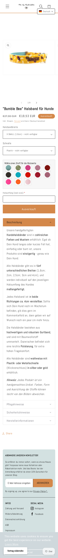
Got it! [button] (29, 552)
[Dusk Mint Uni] (8, 168)
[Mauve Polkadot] (38, 168)
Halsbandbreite (10, 127)
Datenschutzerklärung (15, 519)
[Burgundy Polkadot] (47, 168)
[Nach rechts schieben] (36, 102)
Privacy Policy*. (40, 491)
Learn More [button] (12, 544)
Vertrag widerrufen (15, 550)
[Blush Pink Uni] (28, 182)
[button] (7, 6)
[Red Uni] (28, 175)
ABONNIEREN (43, 483)
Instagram (39, 508)
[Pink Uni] (8, 182)
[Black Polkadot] (8, 175)
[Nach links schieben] (21, 102)
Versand (17, 121)
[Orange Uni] (18, 182)
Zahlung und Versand (14, 508)
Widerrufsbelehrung (14, 513)
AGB (7, 525)
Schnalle (7, 143)
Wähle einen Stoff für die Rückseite (20, 163)
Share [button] (9, 433)
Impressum (10, 530)
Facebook (39, 514)
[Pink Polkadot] (28, 168)
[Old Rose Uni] (47, 175)
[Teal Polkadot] (18, 175)
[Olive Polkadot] (18, 168)
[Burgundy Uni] (38, 175)
